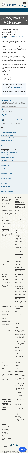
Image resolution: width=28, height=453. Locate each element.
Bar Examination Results (6, 220)
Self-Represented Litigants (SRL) (7, 211)
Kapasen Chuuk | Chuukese (7, 157)
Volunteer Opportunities (6, 404)
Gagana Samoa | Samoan (7, 181)
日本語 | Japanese (5, 165)
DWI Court (16, 410)
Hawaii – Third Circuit (6, 433)
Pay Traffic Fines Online (6, 313)
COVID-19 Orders (18, 392)
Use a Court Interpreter (19, 267)
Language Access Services (19, 261)
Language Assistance (5, 365)
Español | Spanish (5, 183)
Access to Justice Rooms (19, 292)
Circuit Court (17, 365)
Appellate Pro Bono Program (20, 291)
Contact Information (5, 203)
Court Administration (6, 326)
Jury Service (4, 323)
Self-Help (16, 327)
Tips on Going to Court (19, 356)
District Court (17, 366)
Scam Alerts (4, 218)
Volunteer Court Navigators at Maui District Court (7, 228)
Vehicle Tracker (5, 379)
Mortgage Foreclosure (19, 350)
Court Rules (17, 394)
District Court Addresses (6, 436)
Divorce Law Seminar (6, 221)
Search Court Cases (9, 100)
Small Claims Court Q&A (19, 299)
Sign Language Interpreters (20, 265)
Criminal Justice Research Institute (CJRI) (19, 407)
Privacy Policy (5, 449)
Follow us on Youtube (25, 6)
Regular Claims (17, 354)
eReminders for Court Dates (7, 205)
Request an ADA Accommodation (9, 140)
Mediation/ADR (4, 368)
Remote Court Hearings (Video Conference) (7, 208)
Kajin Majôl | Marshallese (7, 176)
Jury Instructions (18, 239)
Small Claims (17, 353)
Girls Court (17, 413)
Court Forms (4, 217)
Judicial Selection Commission (20, 376)
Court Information (5, 261)
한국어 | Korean (4, 168)
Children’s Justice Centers (6, 369)
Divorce (16, 333)
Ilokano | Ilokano (5, 162)
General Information (19, 226)
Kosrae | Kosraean (5, 170)
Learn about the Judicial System (9, 137)
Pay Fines (3, 206)
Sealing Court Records (6, 329)
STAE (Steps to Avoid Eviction (20, 419)
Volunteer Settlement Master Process (7, 377)
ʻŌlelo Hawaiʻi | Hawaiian (7, 160)
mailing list (22, 90)
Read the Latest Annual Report (8, 132)
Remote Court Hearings (19, 202)
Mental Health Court (18, 417)
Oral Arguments (18, 238)
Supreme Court (18, 362)
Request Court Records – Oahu (19, 345)
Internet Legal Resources (19, 212)
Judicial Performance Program (7, 233)
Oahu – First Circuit (5, 430)
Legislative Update (18, 309)
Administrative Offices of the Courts (7, 427)
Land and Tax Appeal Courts (20, 369)
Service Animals (18, 280)
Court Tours (4, 408)
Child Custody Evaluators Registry (6, 231)
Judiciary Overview (5, 324)
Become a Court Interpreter (20, 268)
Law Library (17, 210)
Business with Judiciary (6, 327)
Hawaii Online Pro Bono (19, 298)
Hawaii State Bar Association (20, 245)
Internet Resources (18, 395)
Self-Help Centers (18, 326)
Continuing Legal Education (20, 242)
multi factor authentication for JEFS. (14, 23)
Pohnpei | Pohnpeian (6, 178)
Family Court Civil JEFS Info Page (20, 229)
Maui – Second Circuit (6, 432)
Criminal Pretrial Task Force (20, 408)
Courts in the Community (6, 401)
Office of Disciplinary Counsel (20, 247)
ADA (2, 362)
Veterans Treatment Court (20, 420)
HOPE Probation (18, 416)
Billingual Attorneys (18, 236)
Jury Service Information (6, 259)
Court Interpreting (5, 363)
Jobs (5, 109)
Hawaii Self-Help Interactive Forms (20, 295)
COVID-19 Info (4, 202)
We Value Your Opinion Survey (6, 439)
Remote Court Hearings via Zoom (7, 316)
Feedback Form (5, 237)
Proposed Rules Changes (19, 386)
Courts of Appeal (5, 429)
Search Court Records (19, 209)
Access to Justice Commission (20, 288)
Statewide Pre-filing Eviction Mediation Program (13, 120)
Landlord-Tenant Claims (19, 337)
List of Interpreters (18, 262)
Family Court (17, 368)
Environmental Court (19, 411)
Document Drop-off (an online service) (7, 215)
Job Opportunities (5, 320)
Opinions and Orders (6, 282)
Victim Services (17, 339)
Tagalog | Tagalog (5, 186)
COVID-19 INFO (17, 225)
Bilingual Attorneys (18, 215)
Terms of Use (12, 449)
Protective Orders (18, 348)
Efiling (5, 114)
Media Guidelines (5, 276)
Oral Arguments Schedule (7, 223)
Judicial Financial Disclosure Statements (7, 235)
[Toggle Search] (24, 3)
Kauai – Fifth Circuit (5, 435)
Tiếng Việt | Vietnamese (7, 191)
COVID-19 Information (6, 308)
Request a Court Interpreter (20, 264)
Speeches (16, 317)
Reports (16, 311)
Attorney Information (19, 213)
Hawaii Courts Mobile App (6, 321)
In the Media (17, 313)
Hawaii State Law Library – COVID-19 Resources (20, 331)
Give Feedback (4, 145)
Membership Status (18, 241)
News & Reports (8, 12)
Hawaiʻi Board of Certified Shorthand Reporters (6, 200)
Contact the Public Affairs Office (9, 143)
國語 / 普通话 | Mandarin (6, 173)
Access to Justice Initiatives (20, 289)
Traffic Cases (17, 347)
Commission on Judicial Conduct (19, 373)
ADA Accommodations (19, 276)
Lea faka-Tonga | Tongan (7, 189)
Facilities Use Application (6, 288)
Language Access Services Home (9, 152)
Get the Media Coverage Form (8, 135)
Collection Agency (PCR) (19, 336)
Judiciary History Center (6, 405)
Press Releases (15, 12)
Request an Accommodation (20, 277)
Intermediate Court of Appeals (20, 363)
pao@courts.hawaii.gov (16, 87)
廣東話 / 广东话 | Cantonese (7, 155)
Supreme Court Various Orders (19, 389)
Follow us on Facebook (22, 6)
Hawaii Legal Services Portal (20, 296)
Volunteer (4, 226)
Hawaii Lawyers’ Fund (19, 244)
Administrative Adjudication (20, 371)
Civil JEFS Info (17, 230)
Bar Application (17, 235)
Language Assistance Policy (20, 259)
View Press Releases (6, 130)
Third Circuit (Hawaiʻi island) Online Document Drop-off (20, 207)
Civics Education (5, 402)
